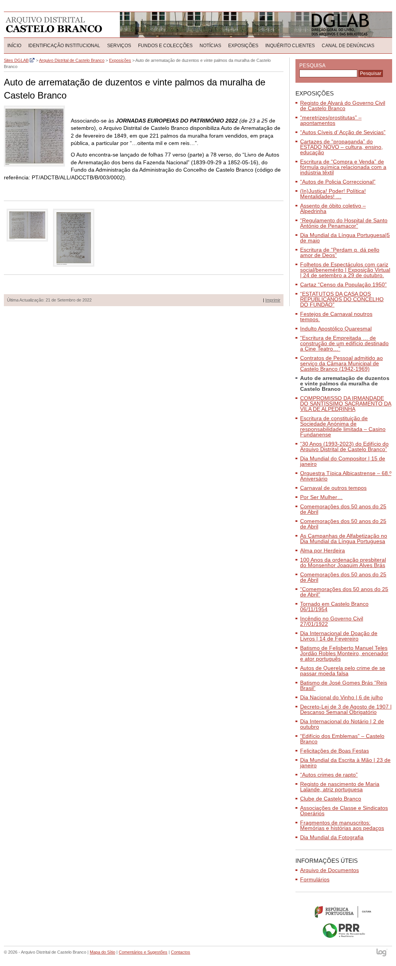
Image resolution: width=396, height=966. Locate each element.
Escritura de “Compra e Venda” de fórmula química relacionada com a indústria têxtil (343, 166)
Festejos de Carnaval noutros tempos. (336, 316)
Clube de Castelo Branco (330, 799)
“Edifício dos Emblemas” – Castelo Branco (342, 739)
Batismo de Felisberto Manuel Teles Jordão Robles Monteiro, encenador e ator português (344, 653)
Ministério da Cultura (343, 911)
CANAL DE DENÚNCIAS (348, 45)
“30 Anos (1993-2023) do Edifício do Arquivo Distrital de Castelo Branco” (344, 446)
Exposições (243, 45)
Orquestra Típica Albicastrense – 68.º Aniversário (345, 476)
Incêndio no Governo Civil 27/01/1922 (331, 621)
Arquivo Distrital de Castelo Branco (54, 24)
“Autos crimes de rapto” (329, 775)
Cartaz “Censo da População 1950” (343, 284)
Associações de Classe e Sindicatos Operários (344, 810)
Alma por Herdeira (322, 550)
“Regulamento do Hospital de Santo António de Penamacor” (343, 223)
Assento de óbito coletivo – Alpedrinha (333, 208)
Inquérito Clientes (290, 45)
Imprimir (272, 300)
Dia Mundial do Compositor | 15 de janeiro (342, 461)
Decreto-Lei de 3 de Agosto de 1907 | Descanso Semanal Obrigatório (346, 709)
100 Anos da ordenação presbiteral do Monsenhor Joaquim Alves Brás (343, 562)
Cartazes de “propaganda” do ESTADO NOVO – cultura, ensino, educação (341, 146)
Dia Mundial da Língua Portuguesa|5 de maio (345, 238)
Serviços (119, 45)
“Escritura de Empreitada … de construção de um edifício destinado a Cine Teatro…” (344, 343)
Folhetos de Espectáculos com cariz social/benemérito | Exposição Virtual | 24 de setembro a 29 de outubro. (345, 269)
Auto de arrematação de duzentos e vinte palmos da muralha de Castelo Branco (344, 383)
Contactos (180, 952)
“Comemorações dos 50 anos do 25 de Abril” (344, 592)
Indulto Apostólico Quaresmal (336, 328)
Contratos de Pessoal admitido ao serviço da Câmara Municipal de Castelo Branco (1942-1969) (341, 363)
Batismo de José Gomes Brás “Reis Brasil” (343, 685)
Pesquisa (312, 65)
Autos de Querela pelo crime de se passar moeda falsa (342, 670)
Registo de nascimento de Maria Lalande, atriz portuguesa (339, 786)
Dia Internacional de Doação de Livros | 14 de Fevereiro (338, 636)
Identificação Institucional (64, 45)
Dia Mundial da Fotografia (332, 837)
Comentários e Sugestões (143, 952)
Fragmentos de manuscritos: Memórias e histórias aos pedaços (342, 825)
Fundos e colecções (165, 45)
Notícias (210, 45)
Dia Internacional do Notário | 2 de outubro (342, 724)
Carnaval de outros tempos (333, 488)
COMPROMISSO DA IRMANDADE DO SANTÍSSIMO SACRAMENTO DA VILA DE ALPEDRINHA (345, 403)
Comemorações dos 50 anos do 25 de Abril (343, 509)
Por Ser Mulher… (321, 497)
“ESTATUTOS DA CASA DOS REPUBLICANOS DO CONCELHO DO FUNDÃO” (342, 299)
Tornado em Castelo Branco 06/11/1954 (334, 606)
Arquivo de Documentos (329, 870)
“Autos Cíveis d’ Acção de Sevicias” (343, 132)
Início (14, 45)
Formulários (314, 879)
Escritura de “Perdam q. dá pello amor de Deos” (339, 252)
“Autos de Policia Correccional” (338, 182)
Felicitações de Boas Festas (334, 751)
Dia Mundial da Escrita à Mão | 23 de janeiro (345, 762)
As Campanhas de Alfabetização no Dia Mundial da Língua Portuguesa (343, 538)
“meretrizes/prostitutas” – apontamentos (331, 120)
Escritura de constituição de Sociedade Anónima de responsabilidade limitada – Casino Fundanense (343, 426)
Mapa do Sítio (102, 952)
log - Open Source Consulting (382, 953)
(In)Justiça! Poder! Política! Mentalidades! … (333, 193)
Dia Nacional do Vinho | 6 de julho (341, 697)
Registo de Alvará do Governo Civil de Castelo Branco (342, 105)
